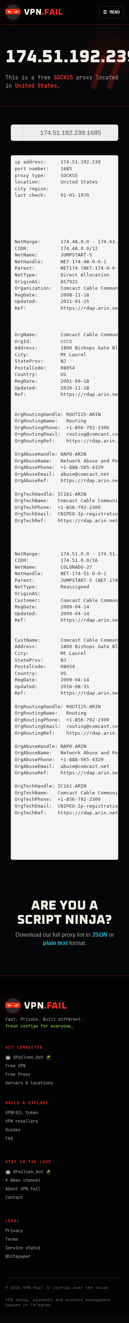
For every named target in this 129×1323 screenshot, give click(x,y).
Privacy (14, 1231)
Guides (12, 1130)
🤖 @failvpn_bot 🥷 (28, 1057)
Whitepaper (17, 1256)
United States (36, 85)
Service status (22, 1248)
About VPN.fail (22, 1189)
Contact (14, 1197)
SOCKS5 (63, 77)
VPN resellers (21, 1121)
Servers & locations (29, 1083)
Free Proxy (17, 1074)
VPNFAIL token (21, 1113)
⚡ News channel (22, 1180)
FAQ (9, 1138)
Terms (11, 1239)
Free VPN (15, 1066)
